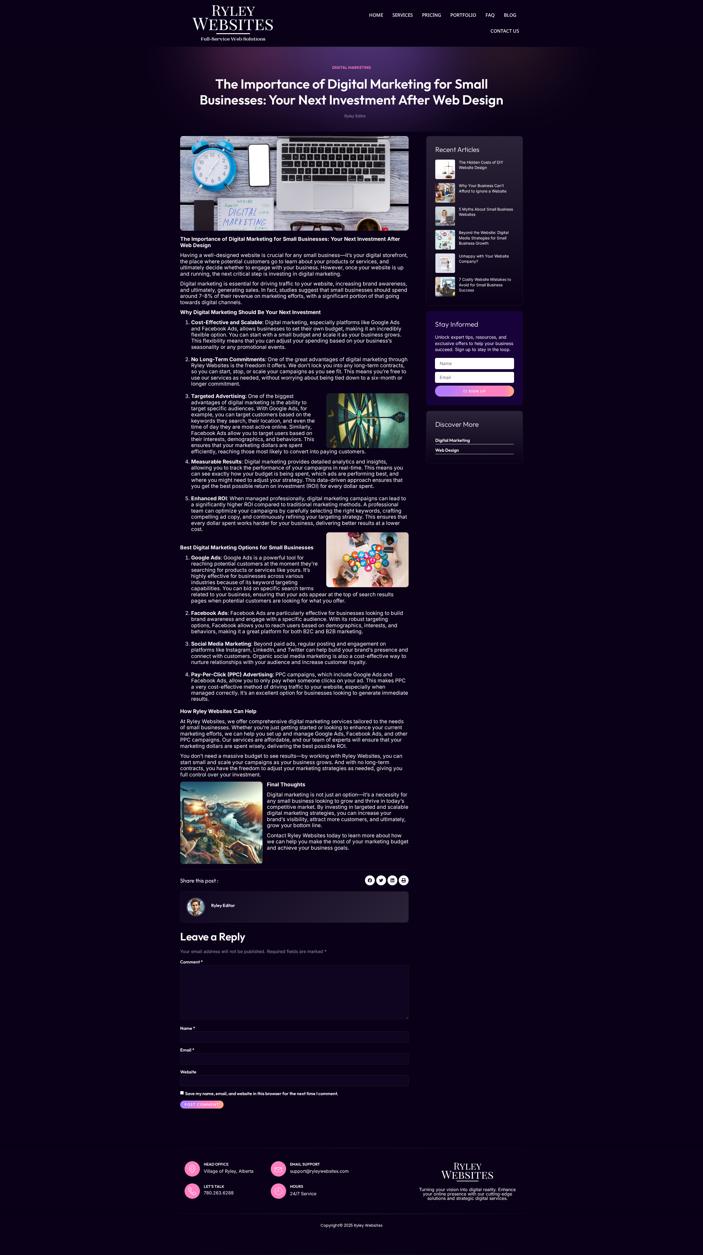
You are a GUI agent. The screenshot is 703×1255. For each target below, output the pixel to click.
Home (376, 15)
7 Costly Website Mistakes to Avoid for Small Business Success (485, 284)
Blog (510, 15)
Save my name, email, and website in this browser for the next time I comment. (261, 1093)
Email (187, 1050)
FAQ (490, 15)
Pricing (431, 15)
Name (187, 1028)
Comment (191, 962)
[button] (370, 880)
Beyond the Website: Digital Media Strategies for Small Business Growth (484, 237)
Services (402, 15)
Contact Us (504, 31)
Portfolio (463, 15)
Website (188, 1072)
